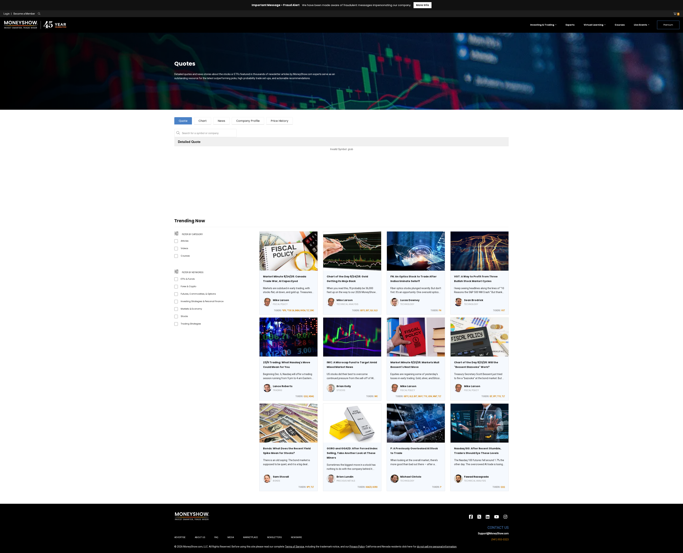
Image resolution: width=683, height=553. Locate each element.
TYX (425, 396)
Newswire (296, 537)
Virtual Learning (594, 24)
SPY (494, 396)
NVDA (302, 310)
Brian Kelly (344, 386)
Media (230, 537)
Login (7, 13)
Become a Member (24, 13)
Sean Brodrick (473, 300)
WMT (435, 396)
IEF (491, 396)
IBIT (367, 310)
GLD (376, 310)
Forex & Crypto (188, 286)
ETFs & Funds (188, 278)
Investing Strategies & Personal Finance (202, 301)
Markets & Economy (191, 308)
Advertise (180, 537)
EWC (312, 310)
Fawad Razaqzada (476, 476)
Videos (184, 248)
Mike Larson (281, 300)
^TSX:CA (290, 310)
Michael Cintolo (410, 476)
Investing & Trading (542, 24)
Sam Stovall (281, 476)
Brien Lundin (345, 476)
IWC (376, 396)
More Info (422, 5)
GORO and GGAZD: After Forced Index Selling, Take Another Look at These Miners (352, 453)
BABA (297, 310)
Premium (668, 24)
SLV (371, 310)
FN (440, 310)
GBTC (362, 310)
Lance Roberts (282, 386)
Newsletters (274, 537)
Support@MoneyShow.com (493, 533)
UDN (430, 396)
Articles (185, 240)
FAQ (216, 537)
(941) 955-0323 (500, 539)
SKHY (420, 396)
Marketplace (250, 537)
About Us (200, 537)
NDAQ (311, 396)
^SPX (284, 310)
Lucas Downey (410, 300)
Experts (570, 24)
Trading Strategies (191, 323)
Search (77, 14)
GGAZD (369, 487)
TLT (307, 310)
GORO (375, 487)
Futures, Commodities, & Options (198, 293)
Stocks (184, 316)
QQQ (306, 396)
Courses (620, 24)
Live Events (641, 24)
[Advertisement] (281, 180)
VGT (503, 310)
